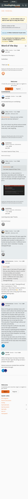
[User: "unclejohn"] (3, 97)
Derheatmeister (9, 261)
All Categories (4, 398)
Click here (4, 32)
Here (9, 19)
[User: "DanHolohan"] (3, 143)
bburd (6, 231)
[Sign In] (25, 5)
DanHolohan (8, 143)
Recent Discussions (6, 400)
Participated (4, 413)
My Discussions (5, 407)
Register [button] (18, 89)
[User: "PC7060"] (5, 296)
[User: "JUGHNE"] (3, 353)
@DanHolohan (5, 117)
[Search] (23, 5)
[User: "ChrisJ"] (3, 51)
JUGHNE (7, 352)
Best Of (3, 411)
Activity (3, 402)
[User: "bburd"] (3, 231)
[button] (26, 46)
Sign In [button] (9, 89)
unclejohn (7, 96)
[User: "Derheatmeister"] (3, 261)
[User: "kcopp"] (3, 73)
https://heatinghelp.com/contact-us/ (11, 27)
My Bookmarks (14, 405)
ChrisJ (6, 50)
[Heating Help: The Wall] (12, 5)
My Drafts (14, 409)
